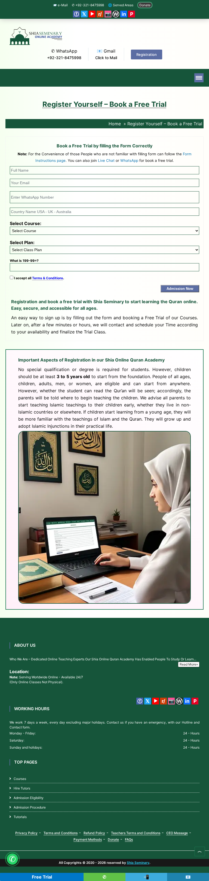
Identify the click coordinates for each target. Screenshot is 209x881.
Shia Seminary (138, 863)
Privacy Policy (26, 833)
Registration (146, 54)
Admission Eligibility (29, 798)
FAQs (129, 839)
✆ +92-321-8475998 (88, 5)
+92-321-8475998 (64, 57)
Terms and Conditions (61, 833)
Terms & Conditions (47, 278)
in (124, 14)
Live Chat (106, 160)
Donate (144, 5)
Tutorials (20, 817)
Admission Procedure (30, 807)
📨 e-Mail (60, 5)
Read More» (189, 664)
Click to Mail (106, 57)
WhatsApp (129, 160)
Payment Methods (87, 839)
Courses (20, 779)
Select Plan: (22, 242)
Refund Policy (94, 833)
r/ (100, 14)
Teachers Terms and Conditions (135, 833)
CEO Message (177, 833)
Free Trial (42, 877)
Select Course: (25, 223)
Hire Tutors (22, 788)
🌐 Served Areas (120, 5)
